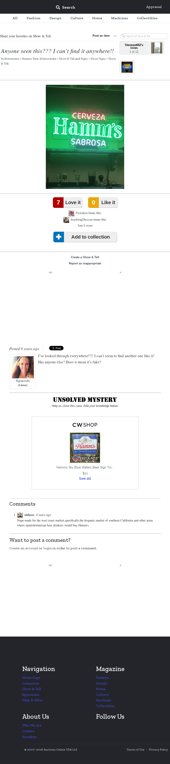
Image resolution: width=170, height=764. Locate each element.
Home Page (31, 677)
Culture (102, 694)
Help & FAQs (32, 700)
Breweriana (11, 58)
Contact (28, 731)
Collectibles (105, 706)
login (47, 548)
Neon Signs (98, 58)
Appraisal (154, 7)
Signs (84, 58)
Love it (69, 202)
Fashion (102, 677)
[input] (97, 7)
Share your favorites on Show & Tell (25, 36)
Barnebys (29, 737)
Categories (30, 683)
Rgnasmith (23, 381)
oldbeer (29, 514)
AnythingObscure (82, 219)
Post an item (101, 35)
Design (101, 683)
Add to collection (90, 237)
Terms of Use (135, 749)
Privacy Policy (158, 749)
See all (85, 478)
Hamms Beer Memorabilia (39, 58)
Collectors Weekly (26, 7)
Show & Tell (66, 58)
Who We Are (31, 725)
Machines (103, 700)
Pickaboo (82, 213)
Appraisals (30, 694)
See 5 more (85, 225)
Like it (103, 202)
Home (101, 689)
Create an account (23, 548)
